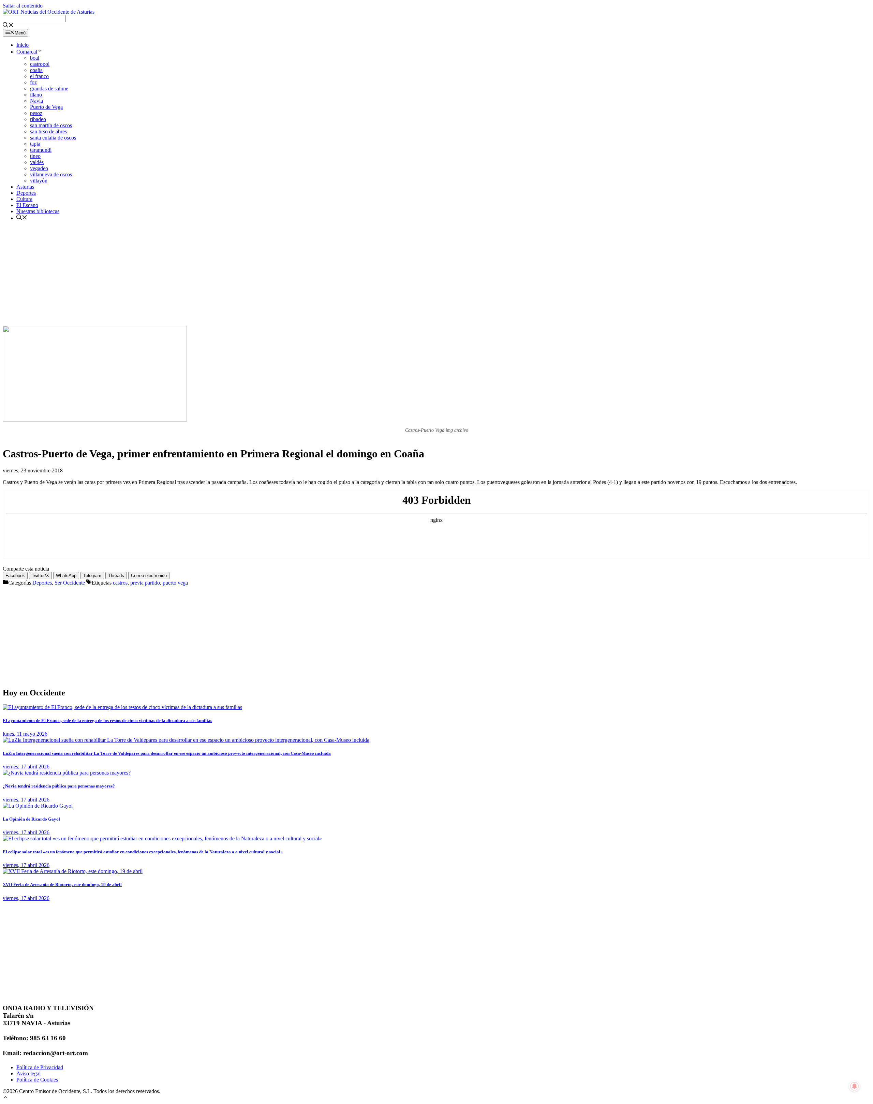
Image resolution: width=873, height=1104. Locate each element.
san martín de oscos (51, 125)
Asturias (25, 187)
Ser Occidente (70, 583)
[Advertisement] (436, 274)
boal (34, 58)
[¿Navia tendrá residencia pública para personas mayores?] (67, 773)
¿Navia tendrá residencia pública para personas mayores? (59, 786)
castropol (39, 64)
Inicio (22, 45)
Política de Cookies (37, 1080)
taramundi (40, 150)
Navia (36, 101)
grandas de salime (49, 88)
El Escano (27, 205)
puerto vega (175, 583)
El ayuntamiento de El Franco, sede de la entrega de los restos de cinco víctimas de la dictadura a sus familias (107, 720)
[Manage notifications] (854, 1086)
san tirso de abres (48, 131)
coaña (36, 70)
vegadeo (39, 168)
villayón (38, 180)
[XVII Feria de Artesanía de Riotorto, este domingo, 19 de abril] (73, 871)
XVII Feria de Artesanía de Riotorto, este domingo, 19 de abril (62, 884)
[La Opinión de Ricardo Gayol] (38, 806)
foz (33, 82)
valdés (37, 162)
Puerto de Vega (46, 107)
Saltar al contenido (23, 6)
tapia (35, 144)
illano (36, 95)
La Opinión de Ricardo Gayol (31, 819)
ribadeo (38, 119)
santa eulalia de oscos (53, 138)
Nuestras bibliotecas (37, 211)
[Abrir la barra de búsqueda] (8, 26)
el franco (39, 76)
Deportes (26, 193)
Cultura (24, 199)
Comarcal (26, 52)
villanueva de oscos (51, 174)
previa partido (145, 583)
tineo (35, 156)
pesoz (36, 113)
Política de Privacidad (39, 1067)
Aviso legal (28, 1073)
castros (120, 583)
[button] (5, 1098)
